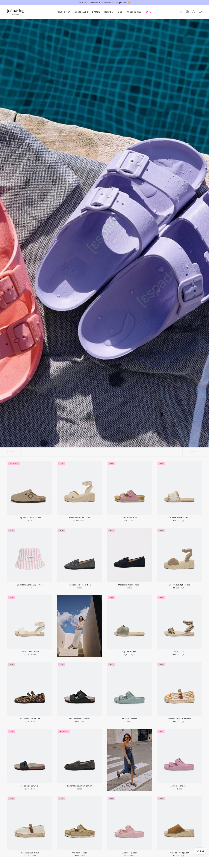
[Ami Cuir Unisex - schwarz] (79, 689)
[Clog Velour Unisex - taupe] (29, 488)
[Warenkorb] (200, 12)
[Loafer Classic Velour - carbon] (79, 756)
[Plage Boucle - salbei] (129, 622)
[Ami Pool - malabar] (179, 756)
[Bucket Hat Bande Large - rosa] (29, 555)
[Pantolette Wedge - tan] (179, 823)
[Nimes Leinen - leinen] (29, 622)
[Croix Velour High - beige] (79, 488)
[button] (96, 12)
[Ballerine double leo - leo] (29, 689)
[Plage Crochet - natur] (179, 488)
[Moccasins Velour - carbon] (79, 555)
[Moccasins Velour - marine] (129, 555)
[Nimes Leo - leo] (179, 622)
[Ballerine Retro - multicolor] (179, 689)
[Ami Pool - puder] (129, 823)
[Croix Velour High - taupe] (179, 555)
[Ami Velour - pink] (129, 488)
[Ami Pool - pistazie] (129, 689)
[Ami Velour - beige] (79, 823)
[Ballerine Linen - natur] (29, 823)
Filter (11, 452)
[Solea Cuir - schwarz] (29, 756)
